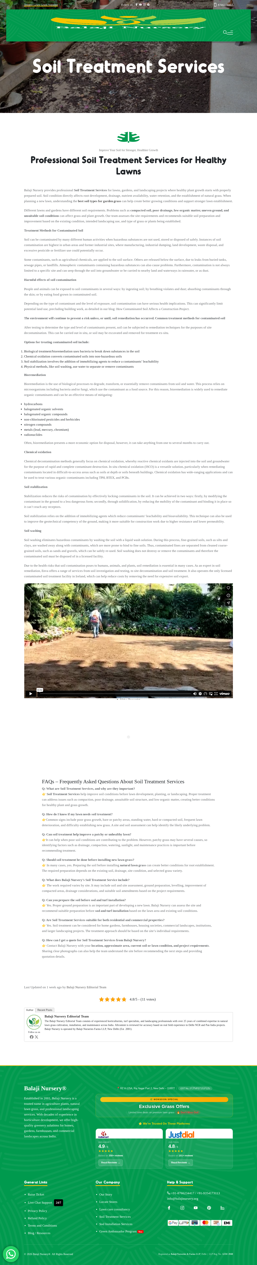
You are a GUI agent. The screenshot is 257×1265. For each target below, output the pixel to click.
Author (29, 1010)
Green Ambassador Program (118, 1231)
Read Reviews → (110, 1162)
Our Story (105, 1194)
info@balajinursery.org (182, 1198)
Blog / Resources (39, 1233)
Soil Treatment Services (115, 1217)
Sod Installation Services (115, 1224)
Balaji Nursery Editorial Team (86, 987)
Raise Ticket (36, 1194)
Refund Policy (37, 1218)
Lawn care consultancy (114, 1209)
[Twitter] (36, 1037)
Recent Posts (44, 1010)
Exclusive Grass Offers (164, 1106)
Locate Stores (108, 1202)
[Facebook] (31, 1037)
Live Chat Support (40, 1202)
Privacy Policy (37, 1211)
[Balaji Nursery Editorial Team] (34, 1022)
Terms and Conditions (42, 1225)
